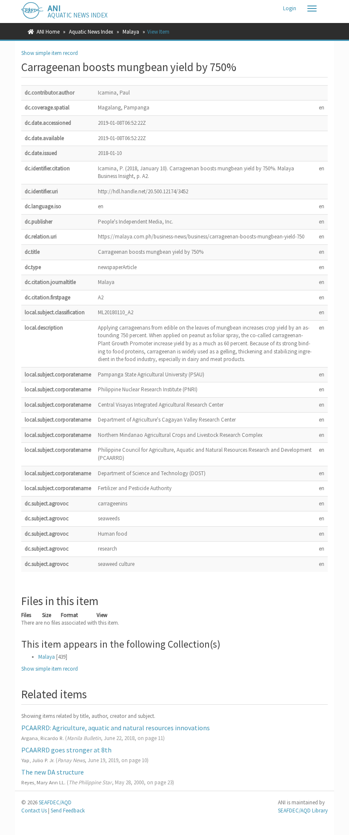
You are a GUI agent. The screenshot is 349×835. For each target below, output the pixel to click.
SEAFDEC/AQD (55, 802)
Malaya (131, 31)
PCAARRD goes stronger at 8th (66, 750)
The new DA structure (52, 772)
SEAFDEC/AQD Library (303, 810)
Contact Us (34, 810)
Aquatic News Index (91, 31)
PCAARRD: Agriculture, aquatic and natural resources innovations (115, 727)
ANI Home (48, 31)
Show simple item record (49, 53)
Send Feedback (68, 810)
